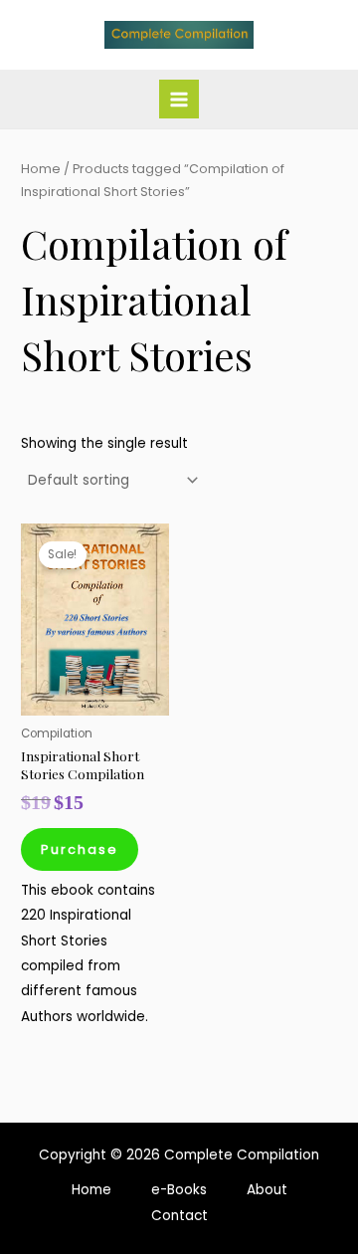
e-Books (179, 1189)
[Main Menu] (178, 99)
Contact (179, 1215)
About (267, 1189)
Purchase (79, 849)
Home (41, 168)
